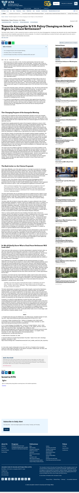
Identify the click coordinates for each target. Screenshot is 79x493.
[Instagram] (12, 479)
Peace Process (13, 20)
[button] (2, 43)
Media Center (36, 8)
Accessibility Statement (72, 479)
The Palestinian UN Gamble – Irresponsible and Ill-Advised (64, 241)
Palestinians (5, 20)
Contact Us (46, 8)
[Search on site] (76, 3)
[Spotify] (26, 479)
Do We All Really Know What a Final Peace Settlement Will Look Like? (19, 54)
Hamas (56, 78)
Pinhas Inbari (58, 63)
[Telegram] (16, 479)
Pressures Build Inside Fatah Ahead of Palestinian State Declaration (66, 281)
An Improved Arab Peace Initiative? (66, 101)
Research (17, 8)
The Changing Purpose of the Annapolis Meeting (14, 50)
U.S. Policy (22, 20)
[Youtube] (9, 479)
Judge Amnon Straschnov (60, 263)
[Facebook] (2, 479)
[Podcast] (22, 479)
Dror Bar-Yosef (58, 284)
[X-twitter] (6, 479)
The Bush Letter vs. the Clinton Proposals (13, 52)
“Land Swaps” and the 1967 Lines (65, 180)
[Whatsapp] (29, 479)
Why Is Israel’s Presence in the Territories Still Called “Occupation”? (64, 141)
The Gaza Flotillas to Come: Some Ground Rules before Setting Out (65, 200)
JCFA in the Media (27, 8)
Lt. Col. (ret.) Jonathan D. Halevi (62, 83)
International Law (58, 138)
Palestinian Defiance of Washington (66, 61)
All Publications (7, 365)
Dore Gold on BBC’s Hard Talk (64, 161)
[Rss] (19, 479)
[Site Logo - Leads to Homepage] (11, 3)
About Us (9, 8)
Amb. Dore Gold (4, 37)
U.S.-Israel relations (34, 22)
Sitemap (63, 479)
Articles (6, 16)
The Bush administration (24, 22)
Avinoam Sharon (58, 144)
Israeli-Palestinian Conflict (6, 22)
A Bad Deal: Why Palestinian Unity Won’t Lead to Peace (65, 220)
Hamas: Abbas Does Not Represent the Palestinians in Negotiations (65, 81)
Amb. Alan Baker (58, 202)
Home (2, 8)
